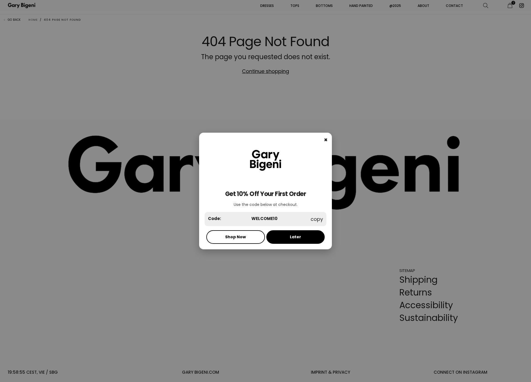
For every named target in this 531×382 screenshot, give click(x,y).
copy (317, 219)
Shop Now (235, 237)
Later (295, 237)
